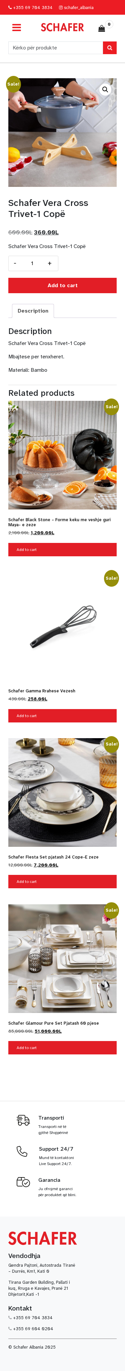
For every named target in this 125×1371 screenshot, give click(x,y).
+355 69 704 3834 (32, 7)
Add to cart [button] (27, 549)
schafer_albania (78, 7)
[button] (105, 90)
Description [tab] (33, 310)
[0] (101, 28)
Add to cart (63, 285)
